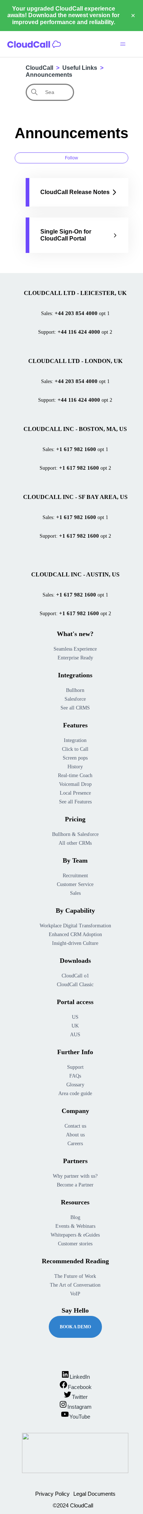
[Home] (34, 44)
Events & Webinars (75, 1226)
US (75, 1017)
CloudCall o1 (75, 976)
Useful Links (79, 68)
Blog (75, 1217)
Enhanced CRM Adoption (75, 934)
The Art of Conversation (75, 1285)
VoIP (75, 1294)
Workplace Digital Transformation (75, 925)
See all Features (75, 802)
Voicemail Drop (75, 784)
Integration (75, 740)
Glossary (75, 1084)
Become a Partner (75, 1185)
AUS (75, 1034)
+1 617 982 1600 (76, 449)
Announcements (49, 75)
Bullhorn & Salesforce (75, 834)
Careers (75, 1143)
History (75, 766)
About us (75, 1135)
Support (75, 1067)
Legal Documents (94, 1494)
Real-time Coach (75, 775)
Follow (71, 157)
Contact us (75, 1126)
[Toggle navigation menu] (123, 44)
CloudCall (39, 68)
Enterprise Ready (75, 658)
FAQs (75, 1076)
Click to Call (75, 749)
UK (75, 1026)
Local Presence (75, 793)
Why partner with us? (75, 1176)
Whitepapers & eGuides (75, 1235)
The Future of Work (75, 1276)
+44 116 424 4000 (79, 332)
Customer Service (75, 884)
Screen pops (75, 758)
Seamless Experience (75, 649)
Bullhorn (75, 690)
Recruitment (75, 875)
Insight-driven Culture (75, 943)
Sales (75, 893)
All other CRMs (75, 843)
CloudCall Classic (75, 984)
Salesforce (75, 699)
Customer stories (75, 1243)
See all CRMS (75, 708)
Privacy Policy (52, 1494)
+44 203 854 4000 (76, 313)
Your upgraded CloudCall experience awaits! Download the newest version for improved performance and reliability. (63, 15)
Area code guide (75, 1093)
